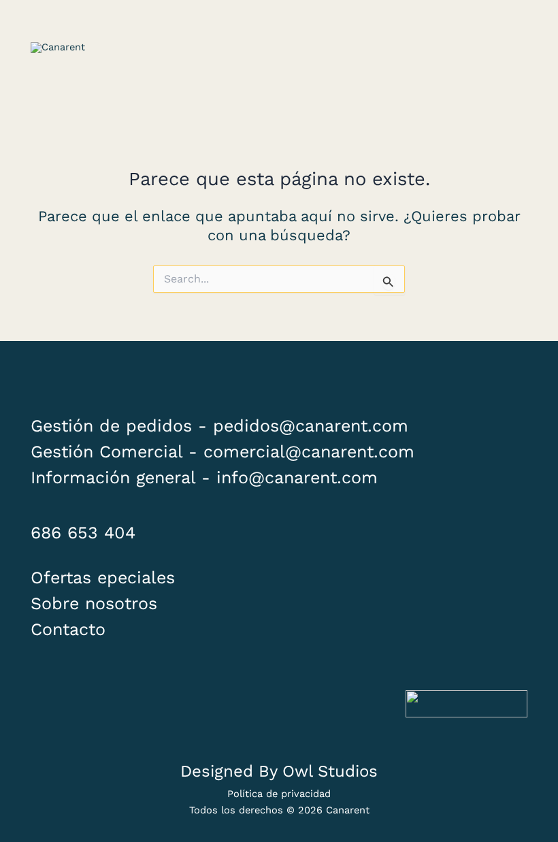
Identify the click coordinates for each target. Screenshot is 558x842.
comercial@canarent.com (308, 452)
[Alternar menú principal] (510, 48)
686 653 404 (83, 533)
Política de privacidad (279, 794)
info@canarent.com (297, 477)
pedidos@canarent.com (310, 426)
